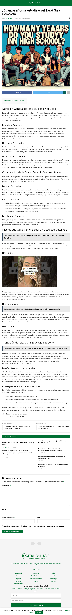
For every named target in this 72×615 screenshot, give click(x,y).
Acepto (39, 612)
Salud (53, 573)
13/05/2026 (42, 468)
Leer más (6, 457)
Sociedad (53, 576)
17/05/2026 (13, 447)
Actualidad (18, 573)
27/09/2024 (18, 18)
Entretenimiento (36, 576)
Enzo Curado (8, 18)
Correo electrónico (8, 517)
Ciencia (18, 576)
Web (38, 517)
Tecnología (53, 578)
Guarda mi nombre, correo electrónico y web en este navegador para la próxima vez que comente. (34, 526)
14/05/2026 (42, 460)
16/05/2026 (42, 445)
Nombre (5, 509)
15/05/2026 (42, 452)
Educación (27, 18)
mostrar (22, 100)
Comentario (6, 485)
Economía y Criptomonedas (18, 582)
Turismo (53, 581)
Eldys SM (7, 447)
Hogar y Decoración (36, 578)
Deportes (18, 578)
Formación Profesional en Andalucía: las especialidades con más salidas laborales (50, 449)
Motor (36, 581)
